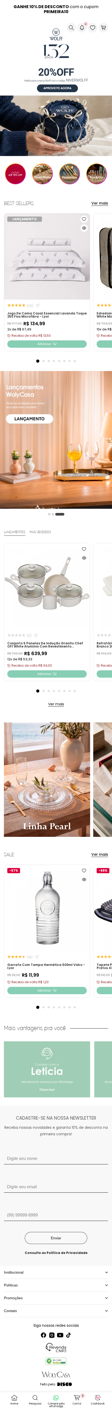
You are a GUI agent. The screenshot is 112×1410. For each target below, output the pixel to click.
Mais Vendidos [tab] (40, 532)
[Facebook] (43, 1335)
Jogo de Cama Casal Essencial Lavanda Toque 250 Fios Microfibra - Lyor (47, 315)
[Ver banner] (56, 87)
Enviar (56, 1238)
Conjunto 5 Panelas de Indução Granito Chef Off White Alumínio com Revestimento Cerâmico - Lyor (45, 646)
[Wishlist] (92, 27)
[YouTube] (60, 1335)
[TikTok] (68, 1335)
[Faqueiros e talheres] (69, 173)
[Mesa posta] (42, 173)
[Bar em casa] (96, 173)
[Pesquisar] (71, 27)
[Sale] (15, 173)
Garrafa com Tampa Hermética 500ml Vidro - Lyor (46, 966)
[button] (8, 28)
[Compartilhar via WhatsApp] (37, 306)
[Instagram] (52, 1335)
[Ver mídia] (47, 1069)
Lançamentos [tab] (14, 532)
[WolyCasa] (27, 27)
